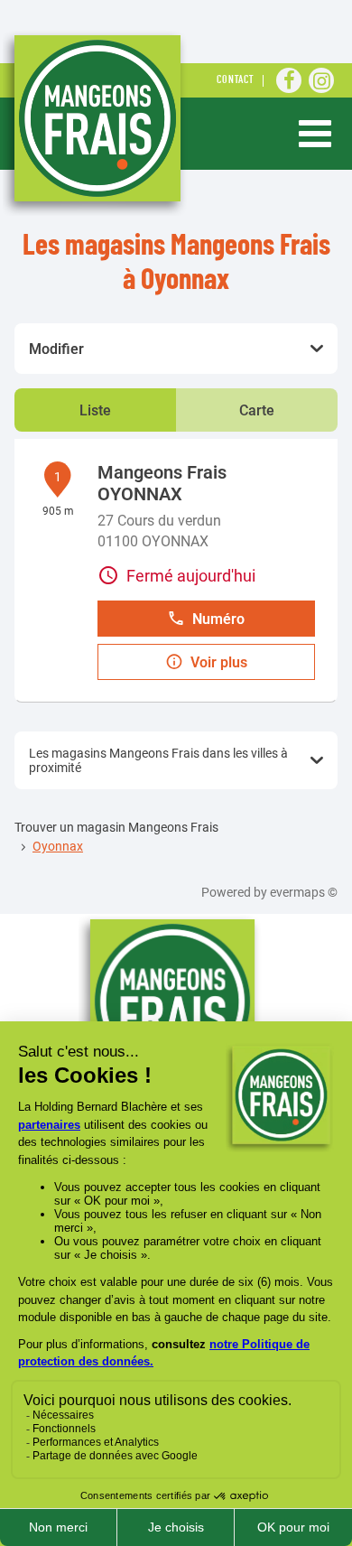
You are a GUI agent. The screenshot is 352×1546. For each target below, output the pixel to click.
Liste (95, 410)
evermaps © (304, 892)
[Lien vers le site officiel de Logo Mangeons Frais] (95, 123)
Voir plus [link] (218, 662)
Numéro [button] (218, 619)
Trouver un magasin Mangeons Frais (116, 827)
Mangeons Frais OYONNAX (162, 483)
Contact (235, 81)
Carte (256, 410)
